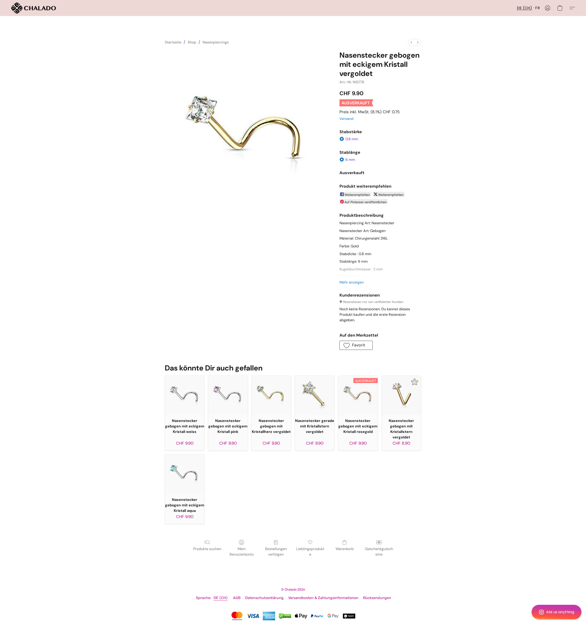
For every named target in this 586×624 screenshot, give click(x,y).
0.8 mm (351, 139)
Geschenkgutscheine (379, 551)
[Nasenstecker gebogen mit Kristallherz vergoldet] (271, 395)
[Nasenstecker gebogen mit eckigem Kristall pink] (227, 395)
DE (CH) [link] (221, 598)
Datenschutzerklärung (264, 598)
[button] (556, 612)
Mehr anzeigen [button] (351, 282)
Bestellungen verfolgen (276, 551)
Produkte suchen (207, 548)
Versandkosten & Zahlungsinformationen (323, 598)
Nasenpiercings (216, 42)
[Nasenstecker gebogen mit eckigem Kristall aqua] (184, 474)
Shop (192, 42)
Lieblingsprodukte (310, 551)
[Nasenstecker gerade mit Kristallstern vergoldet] (314, 395)
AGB (237, 598)
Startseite (173, 42)
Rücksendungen (377, 598)
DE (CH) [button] (524, 8)
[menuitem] (411, 42)
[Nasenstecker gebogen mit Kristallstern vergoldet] (401, 395)
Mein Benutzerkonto (242, 551)
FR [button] (537, 8)
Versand (346, 118)
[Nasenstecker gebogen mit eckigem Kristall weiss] (184, 395)
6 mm (350, 159)
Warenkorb (345, 548)
